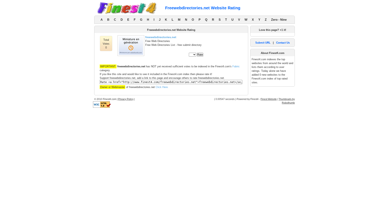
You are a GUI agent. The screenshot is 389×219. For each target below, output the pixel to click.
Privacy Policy (126, 99)
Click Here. (162, 87)
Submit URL (262, 42)
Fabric (236, 66)
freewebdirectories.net (160, 37)
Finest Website (269, 99)
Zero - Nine (279, 19)
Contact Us (283, 42)
